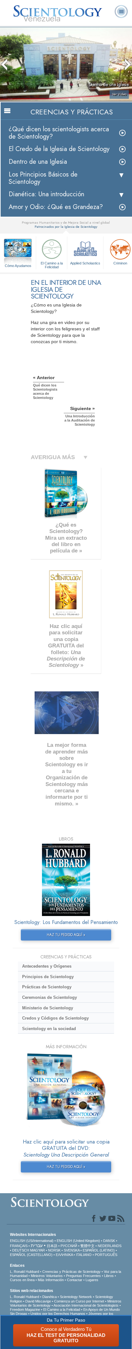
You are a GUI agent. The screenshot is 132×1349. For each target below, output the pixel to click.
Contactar (74, 1280)
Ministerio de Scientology (47, 1008)
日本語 (52, 1246)
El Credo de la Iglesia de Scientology (59, 149)
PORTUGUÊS (106, 1255)
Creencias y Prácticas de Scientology (71, 1271)
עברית (37, 1245)
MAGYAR (37, 1250)
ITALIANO (84, 1255)
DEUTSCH (20, 1250)
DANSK (109, 1241)
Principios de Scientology (48, 976)
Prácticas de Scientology (46, 987)
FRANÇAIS (19, 1246)
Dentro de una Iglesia (38, 161)
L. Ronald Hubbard (24, 1271)
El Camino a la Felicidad (52, 264)
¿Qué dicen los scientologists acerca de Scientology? (59, 133)
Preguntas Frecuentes (83, 1276)
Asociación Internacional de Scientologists (86, 1305)
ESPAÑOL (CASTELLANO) (31, 1255)
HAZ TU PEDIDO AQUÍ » (66, 934)
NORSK (54, 1250)
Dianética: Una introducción (46, 194)
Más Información (51, 1280)
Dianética (49, 1297)
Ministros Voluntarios (47, 1276)
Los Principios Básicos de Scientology (43, 178)
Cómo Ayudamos (18, 266)
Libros (109, 1276)
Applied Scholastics (85, 263)
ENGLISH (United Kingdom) (78, 1241)
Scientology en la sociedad (49, 1028)
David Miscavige (38, 1301)
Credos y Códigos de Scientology (55, 1018)
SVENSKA (71, 1250)
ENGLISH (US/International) (32, 1241)
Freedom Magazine (25, 1309)
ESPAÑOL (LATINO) (99, 1250)
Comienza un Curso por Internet (79, 1301)
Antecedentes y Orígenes (46, 966)
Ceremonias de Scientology (49, 997)
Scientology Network (76, 1297)
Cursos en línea (22, 1280)
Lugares (92, 1280)
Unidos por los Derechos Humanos (57, 1314)
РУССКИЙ (69, 1246)
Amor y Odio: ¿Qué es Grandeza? (56, 207)
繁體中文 (87, 1246)
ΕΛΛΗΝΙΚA (64, 1255)
